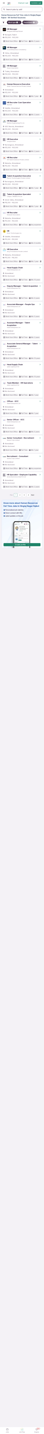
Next (32, 495)
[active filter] (3, 22)
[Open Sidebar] (4, 3)
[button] (22, 524)
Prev (11, 495)
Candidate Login (36, 3)
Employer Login (23, 3)
